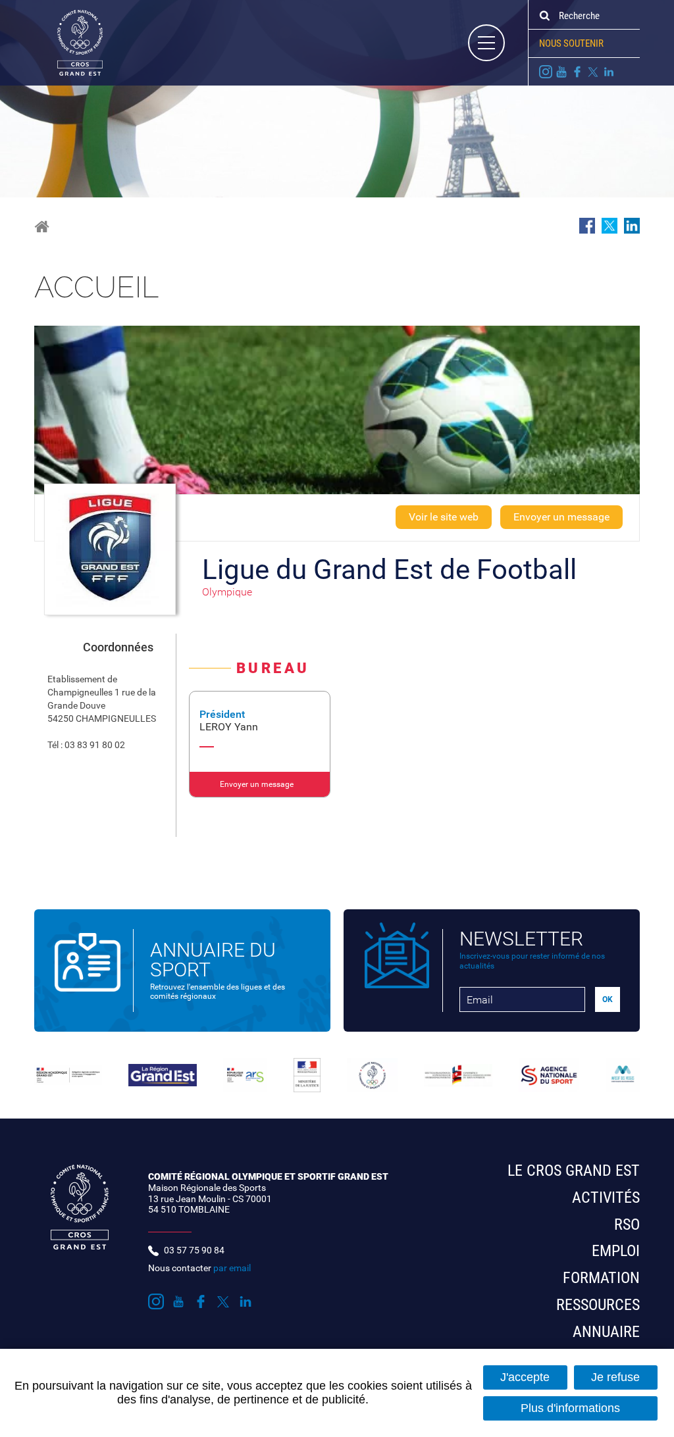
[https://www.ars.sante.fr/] (245, 1075)
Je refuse (615, 1377)
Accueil (41, 226)
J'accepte (525, 1377)
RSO (627, 1224)
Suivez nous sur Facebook (577, 72)
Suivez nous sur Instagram (546, 72)
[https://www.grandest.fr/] (162, 1075)
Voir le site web (444, 517)
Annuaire (606, 1332)
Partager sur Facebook (587, 226)
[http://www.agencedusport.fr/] (549, 1075)
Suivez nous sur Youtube (561, 72)
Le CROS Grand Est (573, 1170)
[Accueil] (68, 42)
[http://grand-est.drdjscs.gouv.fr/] (68, 1075)
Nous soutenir (571, 43)
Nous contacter (199, 1268)
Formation (601, 1278)
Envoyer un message (561, 517)
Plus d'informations (570, 1408)
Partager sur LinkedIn (632, 226)
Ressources (598, 1305)
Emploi (616, 1251)
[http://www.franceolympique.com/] (372, 1075)
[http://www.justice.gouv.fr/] (307, 1075)
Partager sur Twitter (609, 226)
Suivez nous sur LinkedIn (609, 72)
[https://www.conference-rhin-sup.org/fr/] (458, 1075)
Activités (606, 1197)
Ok (544, 15)
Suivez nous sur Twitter (593, 72)
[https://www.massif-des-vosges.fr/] (623, 1075)
